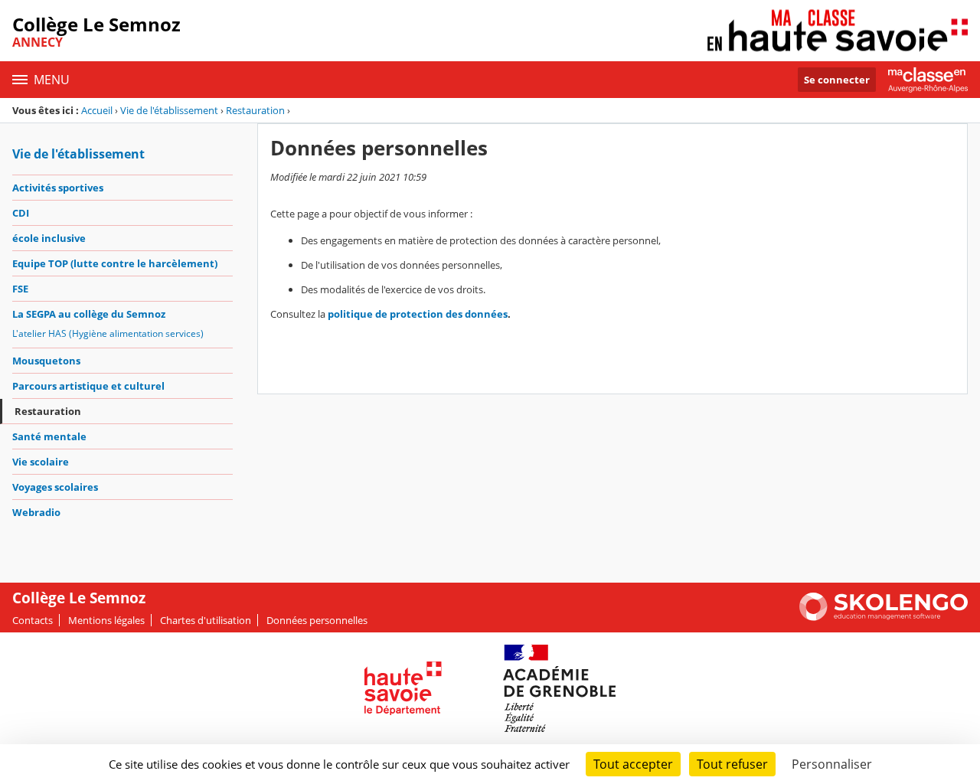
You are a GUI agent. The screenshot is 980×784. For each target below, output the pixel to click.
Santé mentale (49, 436)
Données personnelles (317, 620)
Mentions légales (106, 620)
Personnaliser (832, 764)
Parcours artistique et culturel (88, 386)
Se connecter (837, 80)
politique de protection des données (418, 314)
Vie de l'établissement (169, 110)
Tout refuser (732, 764)
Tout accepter (633, 764)
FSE (20, 289)
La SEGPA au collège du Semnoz (88, 314)
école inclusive (49, 238)
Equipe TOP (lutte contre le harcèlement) (114, 263)
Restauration (255, 110)
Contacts (32, 620)
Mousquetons (46, 361)
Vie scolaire (40, 462)
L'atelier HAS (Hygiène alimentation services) (108, 333)
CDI (20, 213)
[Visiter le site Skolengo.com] (883, 617)
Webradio (36, 512)
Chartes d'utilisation (205, 620)
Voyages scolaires (55, 487)
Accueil (97, 110)
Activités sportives (57, 187)
